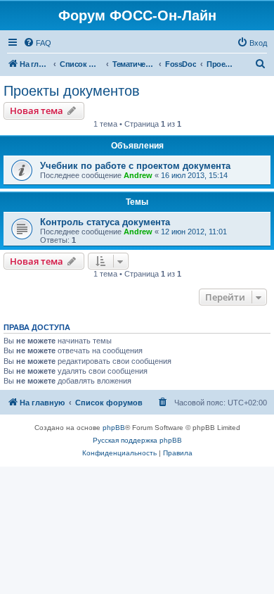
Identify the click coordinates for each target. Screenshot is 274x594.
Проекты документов (72, 91)
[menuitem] (37, 42)
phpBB (114, 427)
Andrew (138, 175)
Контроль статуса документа (105, 222)
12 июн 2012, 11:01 (194, 231)
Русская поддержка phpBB (137, 440)
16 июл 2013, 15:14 (194, 175)
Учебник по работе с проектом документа (135, 165)
